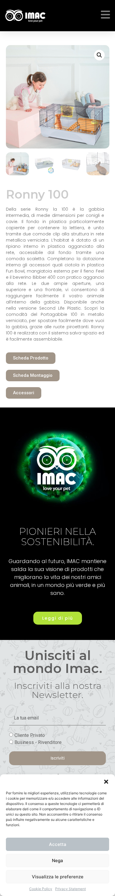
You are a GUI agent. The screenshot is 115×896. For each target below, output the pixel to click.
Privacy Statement (70, 889)
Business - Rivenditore (38, 742)
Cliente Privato (29, 735)
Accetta (57, 844)
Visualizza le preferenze (57, 877)
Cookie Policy (40, 889)
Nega (57, 860)
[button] (106, 782)
